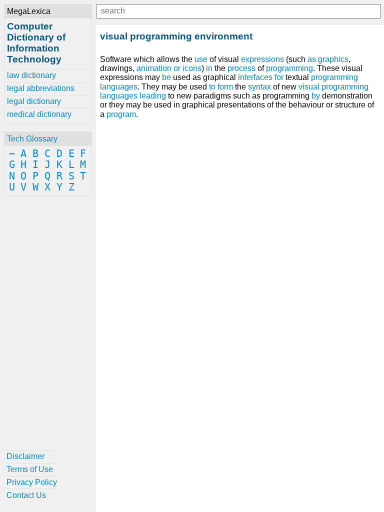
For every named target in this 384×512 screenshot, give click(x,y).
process (242, 68)
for (279, 77)
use (201, 59)
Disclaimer (25, 456)
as (312, 59)
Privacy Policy (31, 482)
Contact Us (26, 495)
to (212, 86)
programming (289, 68)
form (225, 86)
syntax (259, 86)
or (177, 68)
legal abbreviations (40, 88)
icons (192, 68)
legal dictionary (34, 101)
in (209, 68)
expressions (262, 59)
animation (154, 68)
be (166, 77)
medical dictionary (39, 114)
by (316, 96)
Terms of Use (29, 469)
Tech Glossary (32, 138)
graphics (333, 59)
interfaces (255, 77)
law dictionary (31, 75)
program (121, 114)
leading (153, 96)
